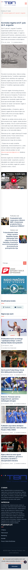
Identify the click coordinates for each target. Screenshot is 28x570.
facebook (7, 307)
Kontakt (3, 538)
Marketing (4, 535)
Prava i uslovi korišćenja (8, 541)
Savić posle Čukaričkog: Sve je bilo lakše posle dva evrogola (12, 371)
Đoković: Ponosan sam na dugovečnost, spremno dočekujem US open (10, 399)
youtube (19, 307)
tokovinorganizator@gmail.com (10, 152)
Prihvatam (15, 566)
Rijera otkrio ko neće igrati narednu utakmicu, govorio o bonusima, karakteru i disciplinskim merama (12, 457)
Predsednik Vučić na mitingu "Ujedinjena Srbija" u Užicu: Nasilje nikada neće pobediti (12, 341)
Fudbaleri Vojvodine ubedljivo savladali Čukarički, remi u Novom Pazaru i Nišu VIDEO (13, 428)
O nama (3, 530)
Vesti (9, 11)
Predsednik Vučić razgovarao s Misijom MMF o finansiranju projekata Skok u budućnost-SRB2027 (17, 222)
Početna (3, 11)
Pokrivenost (4, 532)
